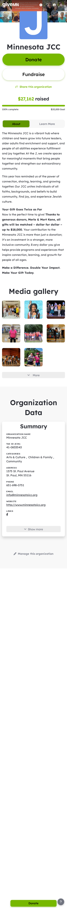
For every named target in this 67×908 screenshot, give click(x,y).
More (36, 375)
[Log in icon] (54, 4)
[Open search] (47, 4)
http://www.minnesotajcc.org (26, 505)
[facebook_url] (7, 514)
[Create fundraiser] (40, 4)
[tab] (16, 123)
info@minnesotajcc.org (21, 495)
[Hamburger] (61, 4)
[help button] (61, 901)
